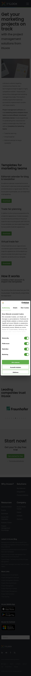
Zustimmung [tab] (6, 308)
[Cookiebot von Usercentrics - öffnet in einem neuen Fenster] (22, 303)
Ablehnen (15, 372)
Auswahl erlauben (15, 367)
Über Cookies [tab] (25, 308)
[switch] (26, 343)
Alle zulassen (16, 362)
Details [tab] (15, 308)
